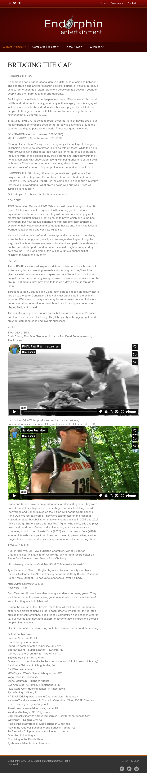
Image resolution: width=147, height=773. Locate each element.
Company (116, 3)
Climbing (95, 46)
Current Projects (13, 46)
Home (103, 3)
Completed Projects (44, 46)
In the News (73, 46)
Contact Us (133, 3)
